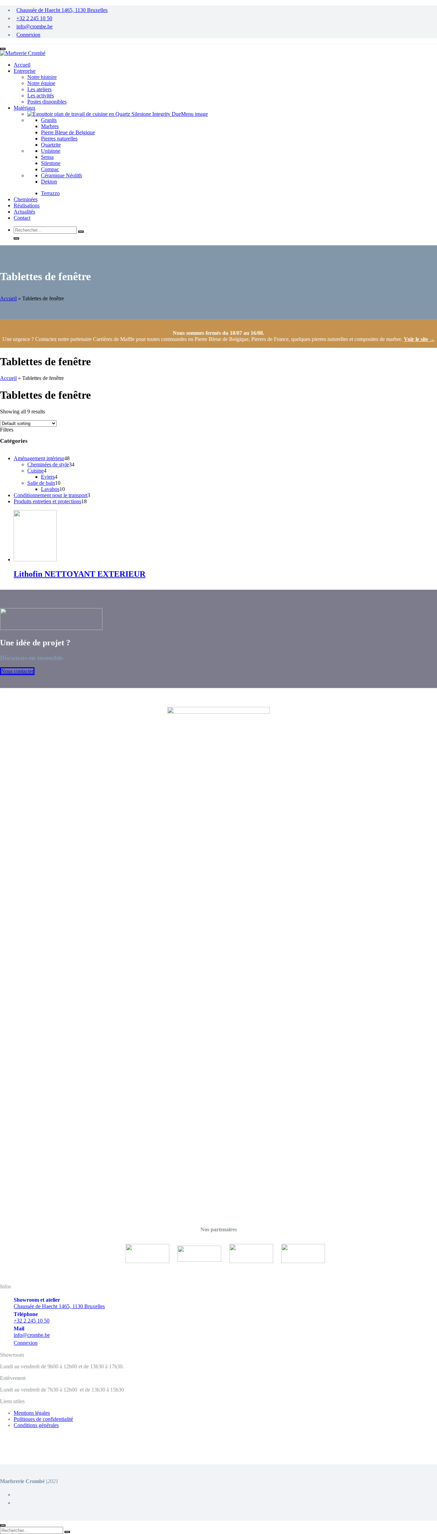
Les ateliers (39, 89)
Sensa (47, 157)
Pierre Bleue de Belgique (68, 132)
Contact (22, 218)
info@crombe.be (34, 26)
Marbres (50, 126)
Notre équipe (41, 83)
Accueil (22, 65)
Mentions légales (32, 1413)
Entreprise (25, 71)
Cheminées (26, 199)
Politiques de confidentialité (43, 1419)
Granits (49, 120)
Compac (50, 169)
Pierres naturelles (59, 138)
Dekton (49, 181)
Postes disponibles (47, 102)
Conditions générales (36, 1425)
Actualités (24, 212)
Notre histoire (42, 77)
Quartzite (51, 145)
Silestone (50, 163)
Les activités (40, 95)
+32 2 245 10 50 (34, 18)
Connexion (28, 35)
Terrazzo (50, 193)
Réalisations (27, 205)
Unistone (50, 151)
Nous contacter (17, 671)
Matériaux (25, 108)
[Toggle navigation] (2, 49)
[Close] (2, 1525)
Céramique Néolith (61, 175)
